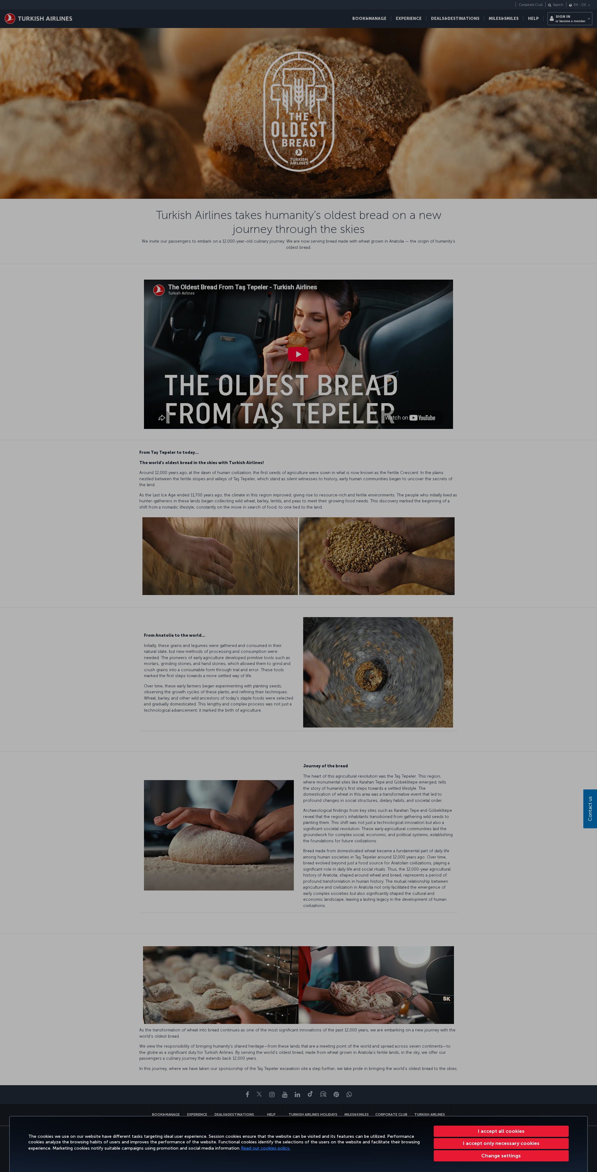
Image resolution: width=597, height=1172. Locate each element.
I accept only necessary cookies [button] (501, 1143)
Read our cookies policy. (265, 1148)
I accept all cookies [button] (501, 1131)
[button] (501, 1155)
